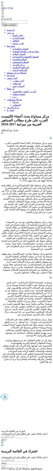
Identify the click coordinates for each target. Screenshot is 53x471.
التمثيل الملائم (18, 54)
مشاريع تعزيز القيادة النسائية (25, 51)
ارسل (3, 439)
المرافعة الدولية (19, 70)
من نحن (10, 33)
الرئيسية (11, 30)
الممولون (16, 105)
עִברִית (10, 8)
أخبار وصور (12, 78)
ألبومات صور (18, 86)
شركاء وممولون (14, 99)
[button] (4, 396)
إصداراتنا (11, 75)
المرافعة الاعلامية (20, 67)
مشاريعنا (11, 46)
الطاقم (15, 41)
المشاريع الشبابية (20, 49)
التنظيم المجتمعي (20, 62)
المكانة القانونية (19, 59)
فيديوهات (16, 83)
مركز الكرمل (18, 65)
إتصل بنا (10, 110)
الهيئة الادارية (18, 38)
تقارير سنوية (18, 43)
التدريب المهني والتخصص (24, 91)
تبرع (14, 97)
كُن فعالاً (10, 89)
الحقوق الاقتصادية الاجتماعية (25, 57)
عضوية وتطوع (18, 94)
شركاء (15, 102)
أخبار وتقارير (18, 81)
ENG (3, 8)
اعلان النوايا (17, 35)
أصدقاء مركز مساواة (16, 73)
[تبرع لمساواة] (2, 442)
